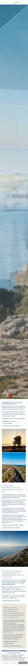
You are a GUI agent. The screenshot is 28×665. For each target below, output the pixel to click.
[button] (3, 397)
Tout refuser (5, 662)
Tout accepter (23, 662)
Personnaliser (14, 662)
